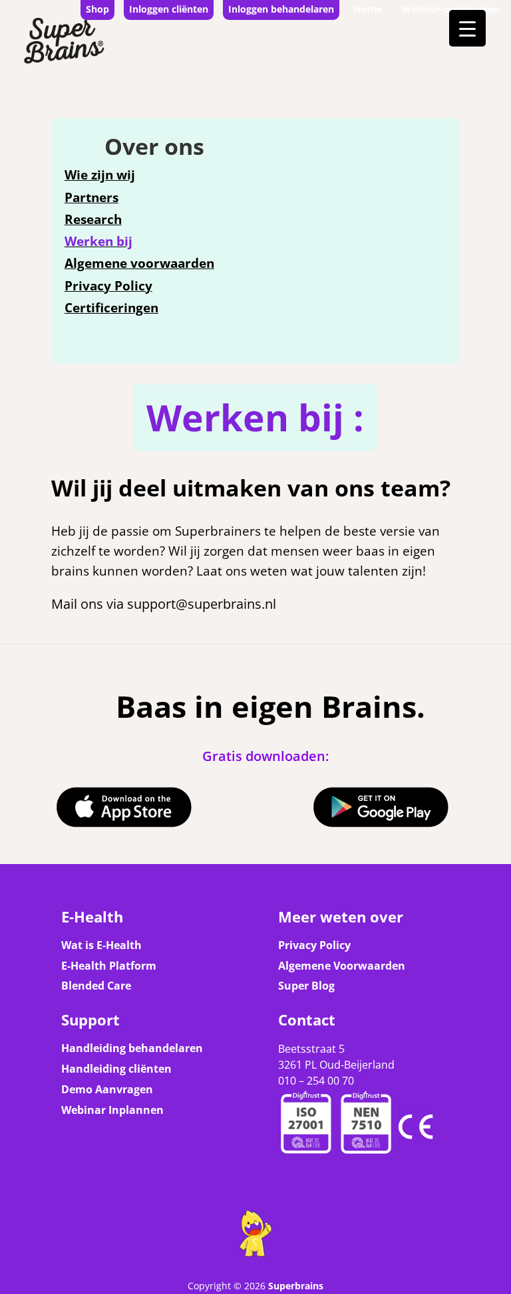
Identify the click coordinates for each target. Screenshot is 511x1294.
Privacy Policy (108, 285)
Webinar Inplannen (112, 1110)
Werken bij (98, 241)
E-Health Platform (108, 965)
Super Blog (306, 985)
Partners (91, 197)
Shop (97, 9)
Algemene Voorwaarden (341, 965)
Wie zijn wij (100, 174)
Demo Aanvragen (107, 1089)
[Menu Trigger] (467, 28)
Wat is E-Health (101, 945)
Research (93, 219)
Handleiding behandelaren (132, 1048)
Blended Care (96, 985)
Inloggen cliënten (168, 9)
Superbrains (295, 1285)
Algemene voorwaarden (139, 263)
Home (368, 9)
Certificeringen (111, 307)
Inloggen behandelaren (281, 9)
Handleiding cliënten (116, 1068)
